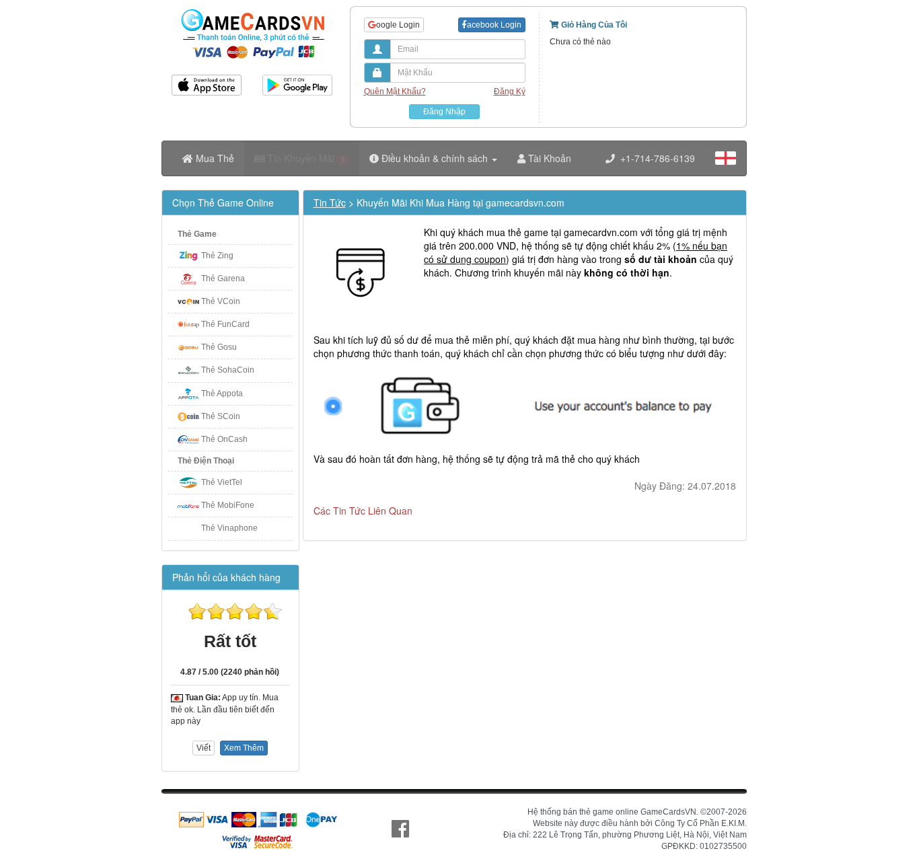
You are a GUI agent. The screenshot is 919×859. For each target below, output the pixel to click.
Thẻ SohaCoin (227, 370)
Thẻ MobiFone (227, 505)
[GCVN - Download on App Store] (207, 80)
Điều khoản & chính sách (434, 158)
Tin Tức (330, 202)
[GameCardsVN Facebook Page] (400, 829)
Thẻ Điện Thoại (206, 460)
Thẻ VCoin (220, 301)
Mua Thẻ (213, 158)
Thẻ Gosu (219, 347)
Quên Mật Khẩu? (395, 91)
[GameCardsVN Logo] (252, 8)
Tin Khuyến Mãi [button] (305, 158)
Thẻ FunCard (225, 324)
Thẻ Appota (222, 393)
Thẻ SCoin (220, 416)
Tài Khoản (548, 158)
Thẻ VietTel (221, 482)
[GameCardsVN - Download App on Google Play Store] (297, 80)
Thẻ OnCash (224, 439)
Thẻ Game (197, 234)
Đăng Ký (509, 91)
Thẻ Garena (223, 278)
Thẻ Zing (217, 255)
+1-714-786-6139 (655, 158)
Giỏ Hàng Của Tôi (593, 25)
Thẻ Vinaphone (229, 528)
